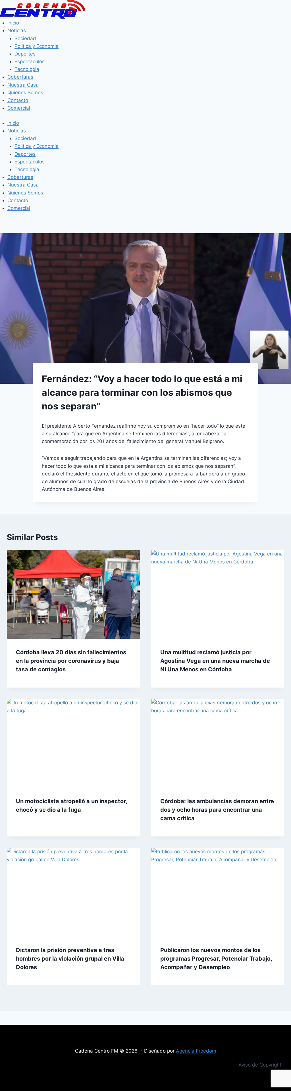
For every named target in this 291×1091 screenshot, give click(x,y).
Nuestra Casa (23, 85)
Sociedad (25, 38)
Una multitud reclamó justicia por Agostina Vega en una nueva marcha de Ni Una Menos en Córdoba (215, 661)
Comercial (18, 108)
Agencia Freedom (196, 1051)
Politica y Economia (36, 46)
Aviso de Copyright (259, 1065)
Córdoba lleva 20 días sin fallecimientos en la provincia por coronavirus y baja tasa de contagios (71, 661)
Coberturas (20, 77)
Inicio (13, 23)
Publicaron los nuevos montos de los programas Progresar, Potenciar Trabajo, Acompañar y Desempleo (216, 959)
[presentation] (73, 594)
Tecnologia (26, 69)
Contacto (17, 100)
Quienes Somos (25, 92)
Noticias (16, 30)
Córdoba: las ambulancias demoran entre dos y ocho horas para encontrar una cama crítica (217, 810)
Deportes (25, 54)
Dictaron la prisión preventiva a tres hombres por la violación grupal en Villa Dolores (70, 959)
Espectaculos (29, 61)
